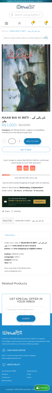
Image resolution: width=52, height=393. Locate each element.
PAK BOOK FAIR (29, 160)
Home (4, 31)
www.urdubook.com (13, 271)
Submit (26, 318)
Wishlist (17, 211)
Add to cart (32, 141)
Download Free (39, 202)
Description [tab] (10, 235)
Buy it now (26, 150)
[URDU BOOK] (26, 7)
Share (7, 211)
